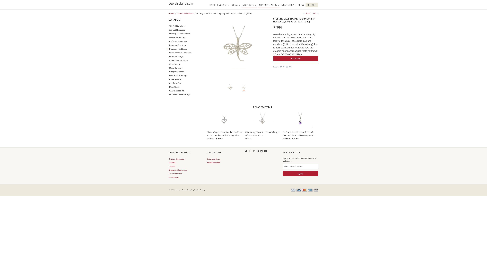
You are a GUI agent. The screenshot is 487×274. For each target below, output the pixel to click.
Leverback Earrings (178, 75)
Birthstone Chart (213, 159)
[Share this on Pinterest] (286, 67)
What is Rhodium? (214, 163)
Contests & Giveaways (177, 159)
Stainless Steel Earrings (179, 94)
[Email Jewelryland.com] (265, 151)
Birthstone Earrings (178, 41)
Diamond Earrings (177, 45)
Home (212, 5)
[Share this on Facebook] (283, 67)
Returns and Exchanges (178, 170)
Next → (315, 14)
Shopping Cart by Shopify (196, 190)
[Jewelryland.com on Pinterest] (258, 151)
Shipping (172, 166)
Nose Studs (289, 5)
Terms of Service (175, 174)
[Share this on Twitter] (280, 67)
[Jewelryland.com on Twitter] (246, 151)
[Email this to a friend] (290, 67)
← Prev (306, 14)
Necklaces (249, 5)
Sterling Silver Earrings (179, 34)
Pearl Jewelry (175, 83)
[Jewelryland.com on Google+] (254, 151)
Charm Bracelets (176, 91)
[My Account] (299, 5)
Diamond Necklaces (185, 14)
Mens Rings (174, 64)
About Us (172, 163)
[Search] (303, 5)
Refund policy (174, 177)
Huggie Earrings (176, 72)
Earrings (223, 5)
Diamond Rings (176, 56)
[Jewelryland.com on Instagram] (261, 151)
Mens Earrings (175, 68)
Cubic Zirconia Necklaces (180, 53)
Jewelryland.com (181, 3)
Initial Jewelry (175, 79)
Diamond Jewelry (269, 5)
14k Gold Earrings (177, 26)
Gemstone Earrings (178, 37)
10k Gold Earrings (177, 30)
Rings (236, 5)
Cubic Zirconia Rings (178, 60)
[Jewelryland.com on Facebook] (250, 151)
